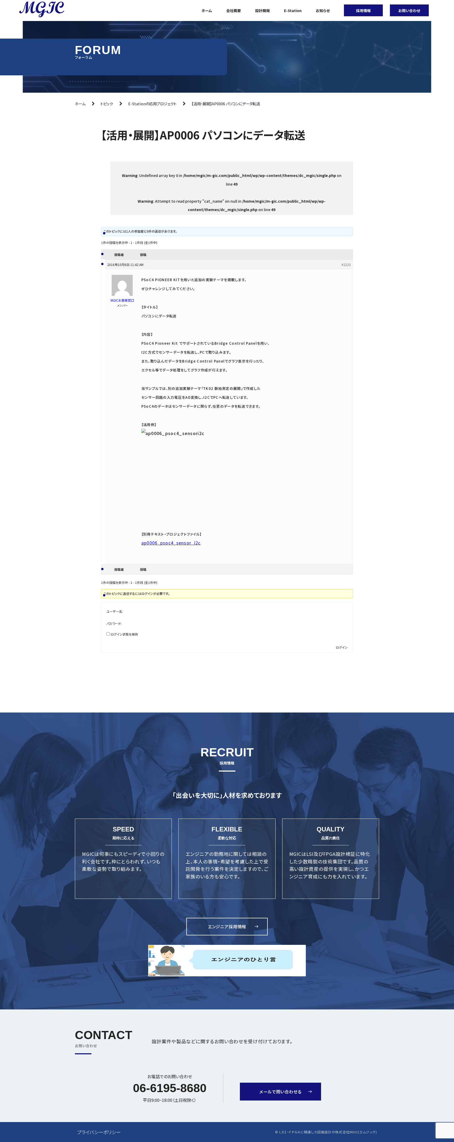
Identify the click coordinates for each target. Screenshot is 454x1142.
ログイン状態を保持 (124, 634)
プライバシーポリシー (99, 1132)
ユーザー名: (114, 611)
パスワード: (114, 623)
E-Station (293, 10)
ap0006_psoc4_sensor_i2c (171, 542)
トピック (106, 103)
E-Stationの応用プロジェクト (152, 103)
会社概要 (233, 10)
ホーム (207, 10)
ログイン (342, 647)
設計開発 (262, 10)
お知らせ (323, 10)
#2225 (346, 264)
